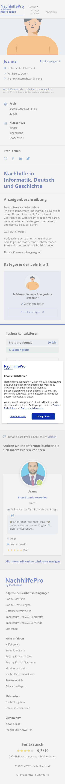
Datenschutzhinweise (32, 408)
